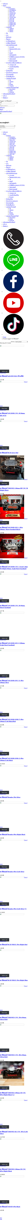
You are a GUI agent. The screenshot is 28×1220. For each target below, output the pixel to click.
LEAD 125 (12, 14)
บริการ (5, 95)
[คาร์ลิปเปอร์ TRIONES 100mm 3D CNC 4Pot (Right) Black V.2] (12, 1085)
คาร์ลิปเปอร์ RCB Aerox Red (9, 453)
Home (4, 337)
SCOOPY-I (12, 8)
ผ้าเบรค (11, 68)
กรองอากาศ (12, 64)
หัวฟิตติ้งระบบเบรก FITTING (17, 56)
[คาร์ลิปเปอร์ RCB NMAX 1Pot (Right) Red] (12, 914)
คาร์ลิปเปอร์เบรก (10, 41)
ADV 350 (11, 25)
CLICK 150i (12, 17)
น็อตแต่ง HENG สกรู (14, 49)
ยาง (7, 35)
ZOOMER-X (12, 10)
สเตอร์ (11, 53)
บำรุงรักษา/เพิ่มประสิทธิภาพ (13, 62)
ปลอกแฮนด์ (12, 58)
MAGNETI (12, 89)
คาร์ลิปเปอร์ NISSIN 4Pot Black (10, 1206)
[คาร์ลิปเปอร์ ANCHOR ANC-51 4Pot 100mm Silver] (12, 650)
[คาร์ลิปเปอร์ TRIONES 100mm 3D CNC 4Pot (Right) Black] (12, 1139)
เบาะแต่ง (11, 47)
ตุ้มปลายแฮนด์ (13, 60)
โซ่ (10, 51)
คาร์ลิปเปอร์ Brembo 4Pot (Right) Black (12, 834)
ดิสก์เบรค (8, 37)
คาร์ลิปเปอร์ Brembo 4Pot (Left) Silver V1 (13, 909)
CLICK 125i (12, 13)
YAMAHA (9, 27)
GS (10, 83)
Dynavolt (11, 92)
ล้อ (7, 33)
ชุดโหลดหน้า (12, 55)
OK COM (16, 1215)
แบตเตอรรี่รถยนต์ (11, 78)
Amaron (11, 81)
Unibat (11, 90)
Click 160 (11, 18)
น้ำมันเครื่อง (9, 70)
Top (1, 1218)
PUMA (11, 84)
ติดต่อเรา (5, 97)
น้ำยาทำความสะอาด (12, 72)
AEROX (11, 28)
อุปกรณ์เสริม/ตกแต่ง (11, 45)
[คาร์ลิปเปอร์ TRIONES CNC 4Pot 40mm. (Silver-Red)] (12, 1025)
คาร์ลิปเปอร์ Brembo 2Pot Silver (10, 797)
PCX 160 (11, 21)
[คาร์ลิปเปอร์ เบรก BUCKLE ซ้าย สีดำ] (12, 346)
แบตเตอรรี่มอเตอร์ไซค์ (12, 87)
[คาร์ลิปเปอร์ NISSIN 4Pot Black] (12, 1176)
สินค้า (4, 5)
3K (10, 80)
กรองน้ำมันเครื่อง (14, 66)
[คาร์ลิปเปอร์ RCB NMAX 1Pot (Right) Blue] (12, 950)
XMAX (11, 31)
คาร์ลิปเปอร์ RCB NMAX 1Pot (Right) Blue (14, 980)
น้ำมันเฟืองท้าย (10, 76)
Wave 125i (12, 11)
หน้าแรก (5, 3)
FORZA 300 (12, 23)
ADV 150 (11, 15)
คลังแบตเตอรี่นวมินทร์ (9, 93)
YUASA (11, 85)
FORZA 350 (12, 24)
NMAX (11, 30)
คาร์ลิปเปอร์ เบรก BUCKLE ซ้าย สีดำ (12, 376)
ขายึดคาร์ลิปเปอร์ (11, 43)
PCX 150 (11, 20)
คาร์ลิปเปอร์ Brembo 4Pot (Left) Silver (12, 871)
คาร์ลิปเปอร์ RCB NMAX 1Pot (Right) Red (13, 944)
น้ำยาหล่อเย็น (10, 74)
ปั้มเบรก (8, 39)
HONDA (8, 7)
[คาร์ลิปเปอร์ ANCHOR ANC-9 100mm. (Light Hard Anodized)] (12, 613)
